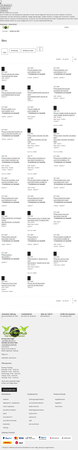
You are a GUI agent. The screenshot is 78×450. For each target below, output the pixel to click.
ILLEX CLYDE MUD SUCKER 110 (11, 134)
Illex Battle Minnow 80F (61, 91)
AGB (30, 420)
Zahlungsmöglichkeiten (36, 399)
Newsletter (6, 424)
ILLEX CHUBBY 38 (32, 111)
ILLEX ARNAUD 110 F (60, 72)
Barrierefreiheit (34, 424)
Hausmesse (58, 406)
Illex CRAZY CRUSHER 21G (35, 160)
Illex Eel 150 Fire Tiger (60, 261)
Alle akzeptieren (6, 5)
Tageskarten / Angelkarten (11, 403)
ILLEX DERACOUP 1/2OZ (61, 182)
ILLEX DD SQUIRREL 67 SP (62, 160)
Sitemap (5, 428)
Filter (4, 52)
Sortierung (14, 50)
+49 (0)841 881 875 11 (9, 341)
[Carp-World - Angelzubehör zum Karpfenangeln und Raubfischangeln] (15, 331)
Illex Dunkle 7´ (6, 257)
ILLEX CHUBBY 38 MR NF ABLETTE (64, 115)
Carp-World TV (7, 417)
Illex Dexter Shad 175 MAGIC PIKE (38, 220)
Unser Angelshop (8, 406)
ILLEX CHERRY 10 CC (8, 111)
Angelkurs (58, 403)
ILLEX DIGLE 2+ (32, 239)
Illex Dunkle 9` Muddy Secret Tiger (38, 263)
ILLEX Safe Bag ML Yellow (9, 76)
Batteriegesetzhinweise (36, 410)
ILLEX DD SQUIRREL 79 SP (10, 182)
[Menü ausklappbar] (72, 27)
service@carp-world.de (9, 345)
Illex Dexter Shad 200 (60, 216)
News (5, 413)
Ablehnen (4, 10)
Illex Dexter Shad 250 (8, 239)
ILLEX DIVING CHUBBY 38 (61, 239)
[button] (58, 27)
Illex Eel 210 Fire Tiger (8, 285)
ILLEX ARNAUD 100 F (33, 72)
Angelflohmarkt (60, 399)
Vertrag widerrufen (9, 390)
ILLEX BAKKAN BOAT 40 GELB (11, 95)
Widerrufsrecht (34, 406)
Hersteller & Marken (9, 410)
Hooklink (5, 399)
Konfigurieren (5, 8)
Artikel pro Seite (28, 50)
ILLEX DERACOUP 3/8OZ (61, 200)
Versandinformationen (36, 403)
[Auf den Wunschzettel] (3, 69)
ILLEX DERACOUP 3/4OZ (34, 200)
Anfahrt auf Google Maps (10, 383)
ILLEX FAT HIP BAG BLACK (35, 285)
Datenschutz (13, 24)
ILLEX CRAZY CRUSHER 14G (10, 160)
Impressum (3, 24)
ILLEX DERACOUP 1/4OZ (9, 200)
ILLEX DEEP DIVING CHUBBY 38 (37, 182)
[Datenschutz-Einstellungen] (1, 1)
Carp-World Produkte (9, 420)
